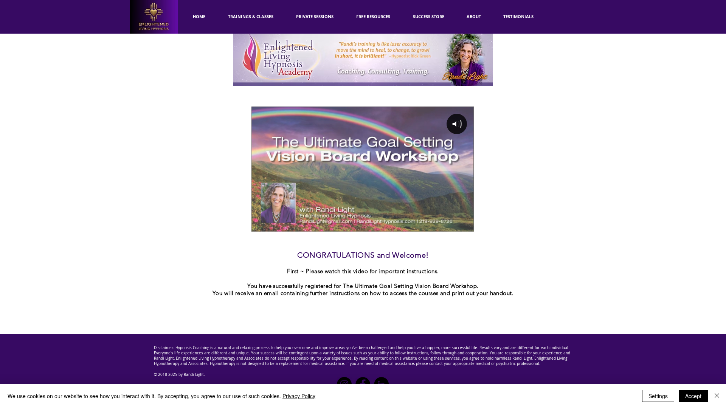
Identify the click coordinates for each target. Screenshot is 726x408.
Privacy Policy (298, 396)
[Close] (716, 396)
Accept (693, 396)
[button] (373, 16)
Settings (658, 396)
